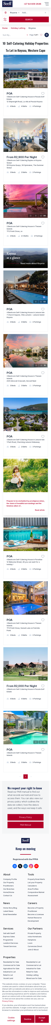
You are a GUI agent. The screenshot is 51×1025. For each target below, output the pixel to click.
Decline (27, 1019)
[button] (19, 13)
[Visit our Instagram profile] (31, 866)
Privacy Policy (25, 817)
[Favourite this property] (42, 93)
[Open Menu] (46, 4)
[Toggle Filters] (5, 19)
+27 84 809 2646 (32, 4)
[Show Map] (46, 35)
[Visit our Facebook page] (15, 866)
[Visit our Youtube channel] (36, 866)
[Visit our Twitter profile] (20, 866)
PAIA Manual (25, 825)
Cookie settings (11, 1019)
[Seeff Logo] (7, 4)
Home (5, 28)
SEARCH (29, 19)
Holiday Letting (18, 28)
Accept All (42, 1019)
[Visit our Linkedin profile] (25, 866)
